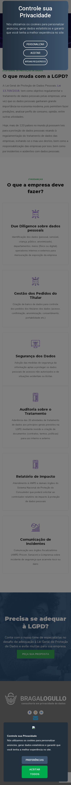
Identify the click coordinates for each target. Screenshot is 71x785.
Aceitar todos (34, 772)
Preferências (35, 760)
